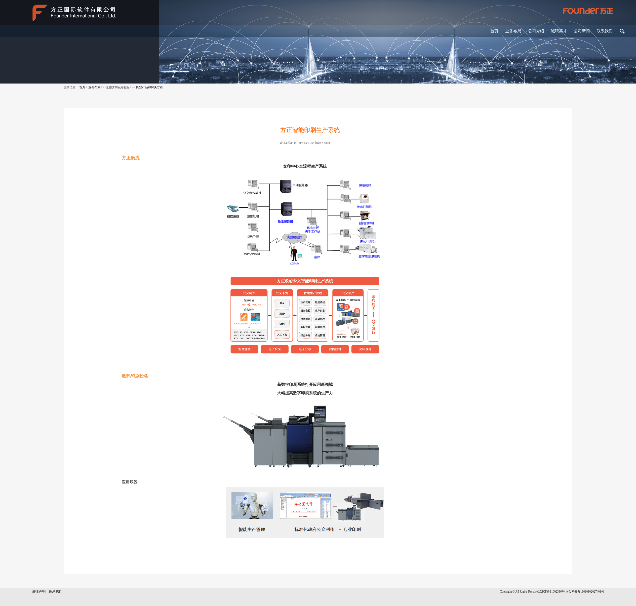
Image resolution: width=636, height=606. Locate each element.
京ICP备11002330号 (552, 591)
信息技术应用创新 (117, 87)
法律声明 (39, 591)
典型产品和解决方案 (149, 87)
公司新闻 (582, 31)
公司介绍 (536, 31)
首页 (494, 31)
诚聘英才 (559, 31)
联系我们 (605, 31)
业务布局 (513, 31)
